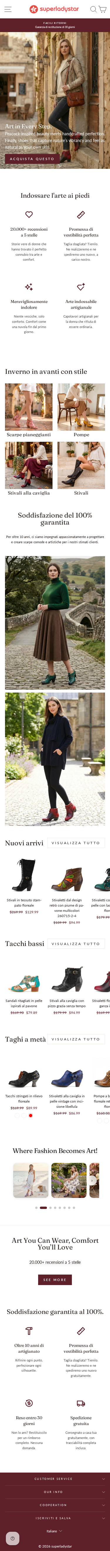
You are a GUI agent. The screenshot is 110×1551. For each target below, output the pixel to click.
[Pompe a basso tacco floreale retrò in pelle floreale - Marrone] (99, 1121)
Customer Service (53, 1478)
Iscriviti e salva (53, 1518)
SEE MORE (55, 1280)
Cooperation (53, 1505)
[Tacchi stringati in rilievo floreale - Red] (30, 1115)
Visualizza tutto (76, 843)
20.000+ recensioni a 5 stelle (55, 1262)
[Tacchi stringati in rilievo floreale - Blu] (24, 1115)
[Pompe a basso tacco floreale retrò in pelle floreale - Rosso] (106, 1121)
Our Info (53, 1492)
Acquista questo (32, 159)
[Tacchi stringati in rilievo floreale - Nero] (17, 1115)
